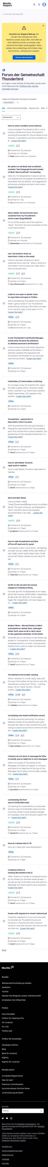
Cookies (5, 1159)
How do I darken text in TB (19, 843)
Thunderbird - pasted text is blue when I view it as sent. (20, 420)
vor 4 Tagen (33, 790)
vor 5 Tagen (30, 944)
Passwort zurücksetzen (12, 1084)
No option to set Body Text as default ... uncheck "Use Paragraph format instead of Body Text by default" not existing (25, 169)
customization (8, 102)
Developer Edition (10, 1045)
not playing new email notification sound (26, 715)
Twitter (5, 991)
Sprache (5, 1107)
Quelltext (6, 987)
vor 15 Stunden (36, 243)
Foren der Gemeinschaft (13, 14)
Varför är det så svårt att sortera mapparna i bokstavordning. (22, 586)
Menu (39, 4)
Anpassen (27, 150)
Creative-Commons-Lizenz (14, 1140)
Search (34, 4)
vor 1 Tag (38, 284)
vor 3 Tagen (30, 665)
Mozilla (8, 968)
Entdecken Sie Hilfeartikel (14, 1000)
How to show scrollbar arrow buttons (24, 126)
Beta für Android (9, 1053)
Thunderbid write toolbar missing (23, 675)
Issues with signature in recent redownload (27, 913)
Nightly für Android (10, 1062)
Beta (4, 1049)
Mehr (43, 108)
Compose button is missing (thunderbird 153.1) (20, 871)
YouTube (7, 1118)
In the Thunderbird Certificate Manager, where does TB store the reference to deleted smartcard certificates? (25, 341)
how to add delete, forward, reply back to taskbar (20, 464)
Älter (4, 950)
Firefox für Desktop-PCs (13, 1018)
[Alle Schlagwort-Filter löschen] (17, 102)
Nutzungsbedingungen (12, 1151)
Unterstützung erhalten (12, 1093)
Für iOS (5, 1027)
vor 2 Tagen (30, 453)
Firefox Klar (7, 1031)
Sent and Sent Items (17, 498)
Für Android (7, 1022)
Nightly (5, 1057)
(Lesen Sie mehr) (18, 141)
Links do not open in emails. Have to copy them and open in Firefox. (23, 295)
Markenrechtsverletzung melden (16, 983)
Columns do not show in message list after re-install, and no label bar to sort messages (27, 757)
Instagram (11, 1118)
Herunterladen (8, 1014)
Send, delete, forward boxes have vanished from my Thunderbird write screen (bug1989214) (23, 216)
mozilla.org (7, 1146)
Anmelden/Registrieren (12, 1076)
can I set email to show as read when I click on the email (21, 255)
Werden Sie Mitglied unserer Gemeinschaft (21, 996)
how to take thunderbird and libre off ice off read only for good (23, 542)
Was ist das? (7, 1080)
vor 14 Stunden (29, 203)
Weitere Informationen (24, 57)
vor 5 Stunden (30, 156)
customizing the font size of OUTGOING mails (18, 801)
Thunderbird (15, 150)
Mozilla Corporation (27, 1124)
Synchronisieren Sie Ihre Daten (16, 1088)
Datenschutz (7, 1155)
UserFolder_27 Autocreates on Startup (25, 381)
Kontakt (5, 1163)
